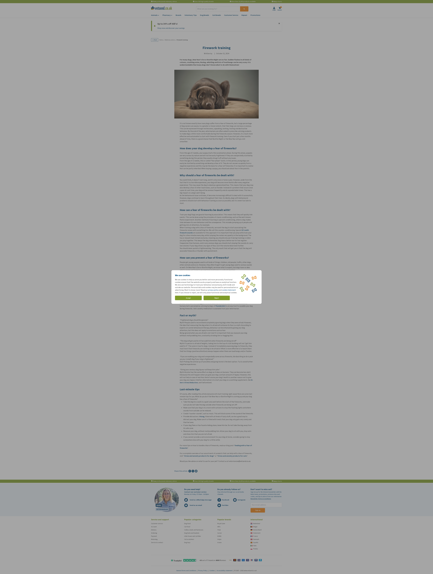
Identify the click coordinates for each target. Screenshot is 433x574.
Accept (188, 298)
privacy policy (213, 290)
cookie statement (229, 290)
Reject (216, 298)
